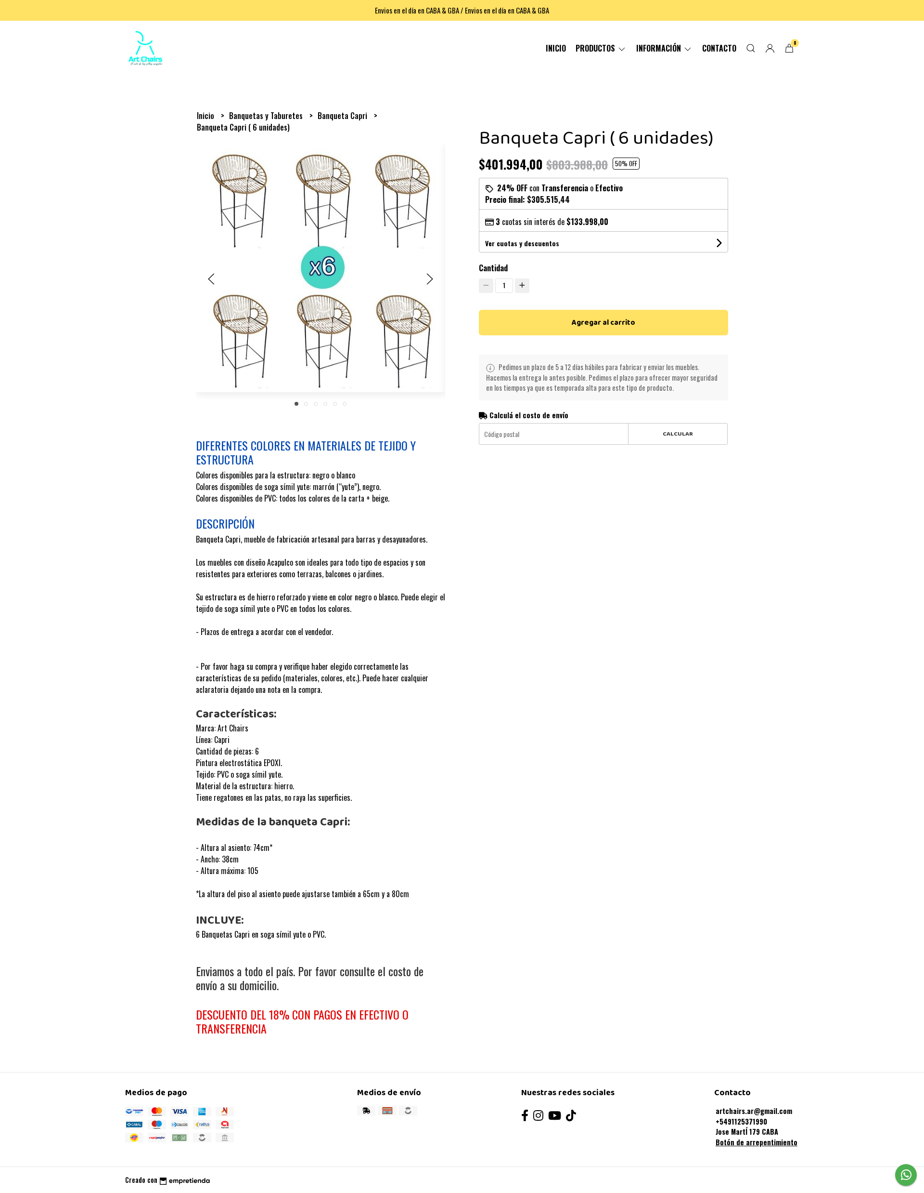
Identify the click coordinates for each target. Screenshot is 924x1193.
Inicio (556, 48)
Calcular (678, 434)
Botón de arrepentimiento (756, 1142)
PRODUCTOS (596, 48)
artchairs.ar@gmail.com (754, 1111)
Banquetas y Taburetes (267, 115)
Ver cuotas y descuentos (522, 243)
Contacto (719, 48)
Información (659, 48)
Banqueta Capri (343, 115)
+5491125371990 (741, 1121)
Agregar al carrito (603, 323)
